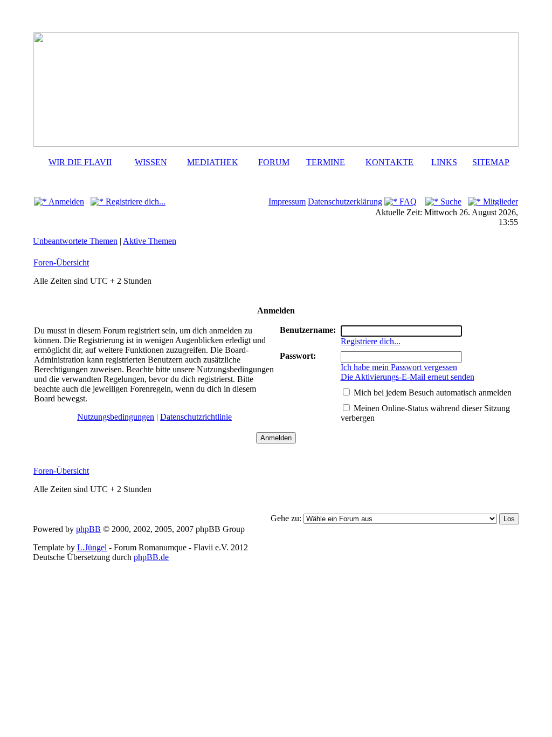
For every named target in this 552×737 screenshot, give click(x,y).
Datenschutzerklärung (345, 201)
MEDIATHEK (212, 162)
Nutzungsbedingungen (115, 416)
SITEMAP (490, 162)
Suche (449, 201)
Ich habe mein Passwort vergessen (399, 367)
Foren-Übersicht (61, 262)
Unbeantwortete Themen (75, 240)
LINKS (444, 162)
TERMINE (325, 162)
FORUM (273, 162)
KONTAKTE (389, 162)
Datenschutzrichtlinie (196, 416)
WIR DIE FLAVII (80, 162)
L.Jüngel (92, 547)
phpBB (88, 529)
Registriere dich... (134, 201)
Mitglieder (499, 201)
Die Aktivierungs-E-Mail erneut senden (407, 376)
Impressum (287, 201)
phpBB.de (151, 557)
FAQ (407, 201)
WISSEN (151, 162)
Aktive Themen (149, 240)
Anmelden (65, 201)
